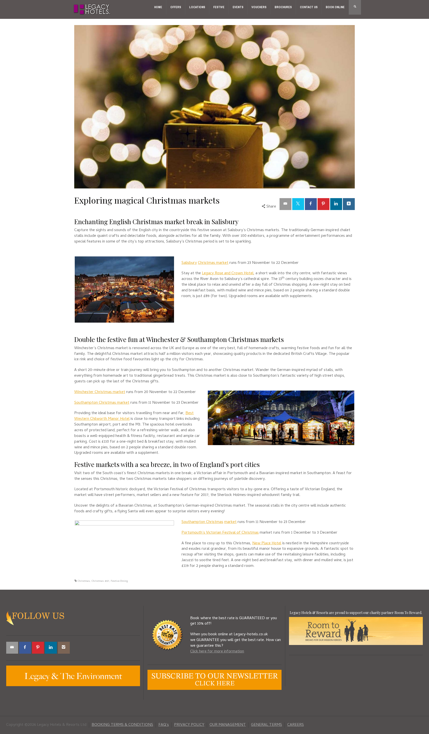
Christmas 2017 (100, 581)
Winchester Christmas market (99, 392)
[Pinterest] (323, 204)
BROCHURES (283, 7)
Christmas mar (210, 263)
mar (227, 522)
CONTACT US (309, 7)
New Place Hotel (266, 543)
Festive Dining (119, 581)
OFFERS (175, 7)
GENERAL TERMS (266, 725)
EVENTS (238, 7)
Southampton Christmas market (101, 403)
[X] (298, 204)
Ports (186, 533)
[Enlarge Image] (214, 106)
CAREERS (295, 725)
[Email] (285, 204)
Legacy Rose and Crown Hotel (227, 273)
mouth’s (198, 533)
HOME (158, 7)
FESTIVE (218, 7)
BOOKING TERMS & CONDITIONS (122, 725)
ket (225, 263)
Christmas (83, 581)
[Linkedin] (336, 204)
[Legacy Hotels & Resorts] (92, 9)
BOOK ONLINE (335, 7)
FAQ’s (163, 725)
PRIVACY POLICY (189, 725)
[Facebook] (311, 204)
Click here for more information (217, 651)
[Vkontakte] (349, 204)
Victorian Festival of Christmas (232, 533)
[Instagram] (64, 648)
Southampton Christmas (202, 522)
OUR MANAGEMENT (228, 725)
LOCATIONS (197, 7)
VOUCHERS (258, 7)
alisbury (190, 263)
